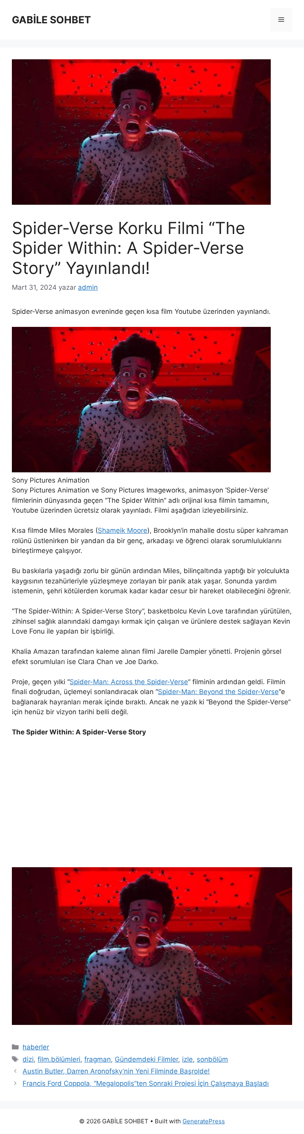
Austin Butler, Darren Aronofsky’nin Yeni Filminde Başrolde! (116, 1071)
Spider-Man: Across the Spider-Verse (129, 682)
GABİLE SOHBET (51, 20)
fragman (97, 1059)
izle (187, 1059)
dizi (28, 1059)
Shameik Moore (122, 530)
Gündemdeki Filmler (146, 1059)
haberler (36, 1047)
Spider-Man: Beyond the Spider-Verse (218, 692)
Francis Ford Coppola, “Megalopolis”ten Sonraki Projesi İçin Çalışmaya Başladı (146, 1083)
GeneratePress (203, 1121)
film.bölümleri (59, 1059)
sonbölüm (212, 1059)
